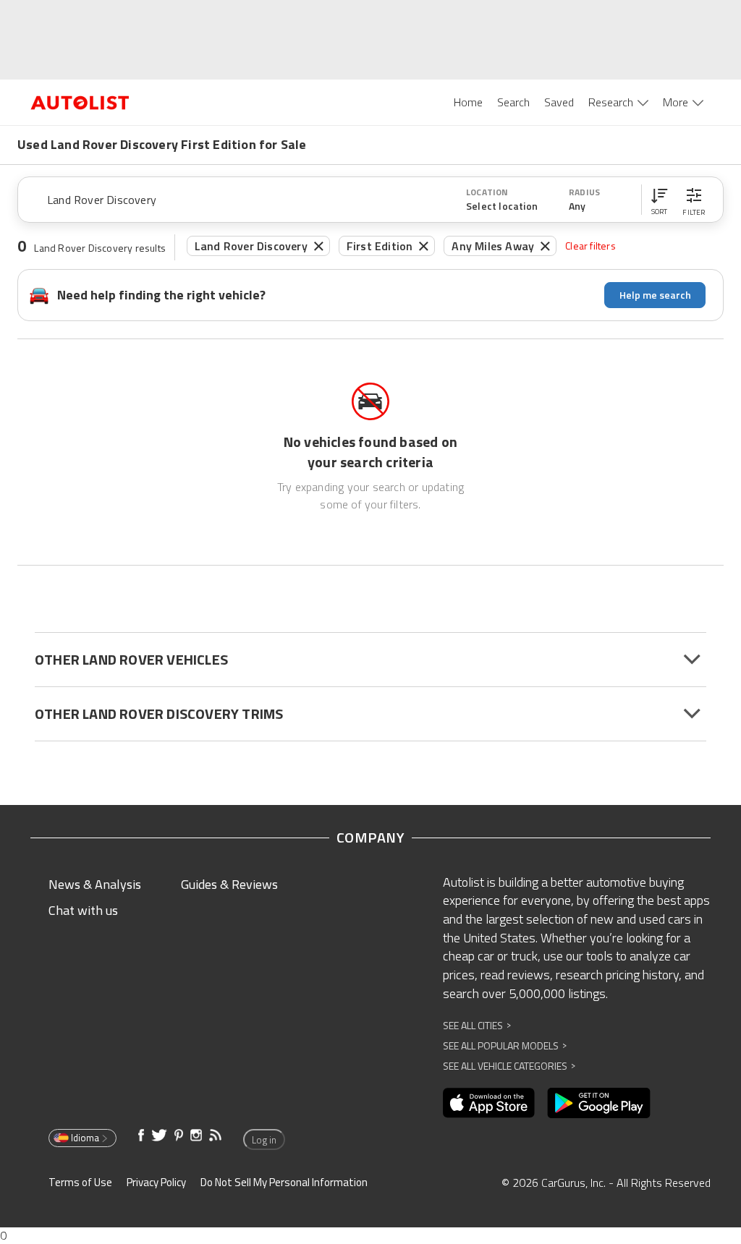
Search (513, 102)
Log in (264, 1140)
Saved (559, 102)
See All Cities (477, 1025)
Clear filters (590, 245)
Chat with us (83, 910)
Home (468, 102)
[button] (659, 199)
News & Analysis (94, 884)
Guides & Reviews (229, 884)
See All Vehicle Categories (509, 1065)
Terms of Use (80, 1182)
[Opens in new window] (489, 1103)
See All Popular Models (505, 1045)
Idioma (85, 1137)
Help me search (655, 294)
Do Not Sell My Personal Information (284, 1182)
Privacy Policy (156, 1182)
